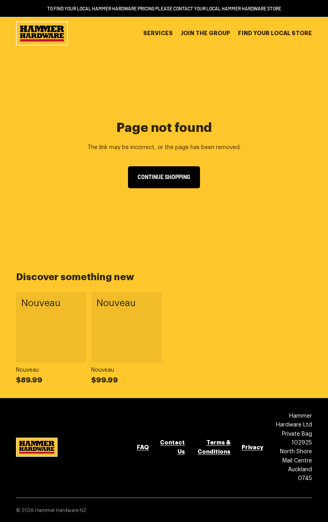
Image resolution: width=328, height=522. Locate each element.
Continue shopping (164, 176)
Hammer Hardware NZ (60, 510)
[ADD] (74, 350)
